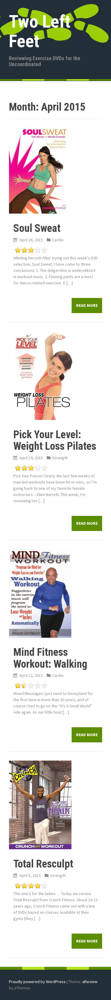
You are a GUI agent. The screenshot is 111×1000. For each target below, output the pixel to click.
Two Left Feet (39, 31)
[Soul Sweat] (39, 169)
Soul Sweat (36, 228)
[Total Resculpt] (40, 804)
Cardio (58, 240)
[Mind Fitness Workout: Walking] (40, 593)
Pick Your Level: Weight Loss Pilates (54, 440)
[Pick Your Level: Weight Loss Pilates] (41, 375)
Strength (60, 457)
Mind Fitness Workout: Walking (50, 658)
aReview (89, 981)
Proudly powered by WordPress (37, 981)
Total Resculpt (43, 864)
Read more (87, 305)
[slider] (31, 250)
